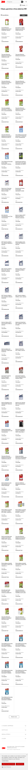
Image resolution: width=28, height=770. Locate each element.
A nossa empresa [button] (7, 725)
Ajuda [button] (4, 738)
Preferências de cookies (12, 747)
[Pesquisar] (22, 2)
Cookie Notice (5, 760)
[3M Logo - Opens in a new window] (3, 2)
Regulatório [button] (6, 734)
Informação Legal (10, 746)
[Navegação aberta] (26, 1)
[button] (6, 767)
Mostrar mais (14, 716)
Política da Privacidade (19, 746)
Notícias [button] (5, 730)
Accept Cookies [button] (20, 764)
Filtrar (23, 15)
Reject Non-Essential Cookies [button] (8, 764)
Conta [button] (24, 5)
